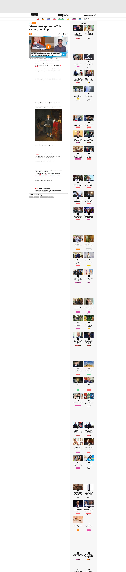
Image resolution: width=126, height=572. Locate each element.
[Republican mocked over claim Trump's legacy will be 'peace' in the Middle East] (89, 178)
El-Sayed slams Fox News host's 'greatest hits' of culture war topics (88, 510)
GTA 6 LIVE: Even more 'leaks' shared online (89, 34)
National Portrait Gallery (45, 60)
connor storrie (78, 142)
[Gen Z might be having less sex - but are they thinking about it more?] (89, 272)
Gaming (48, 18)
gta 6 (89, 38)
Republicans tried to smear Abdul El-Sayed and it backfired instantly (78, 184)
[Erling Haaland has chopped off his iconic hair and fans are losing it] (78, 441)
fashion (78, 66)
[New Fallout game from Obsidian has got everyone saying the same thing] (78, 487)
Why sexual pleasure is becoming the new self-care (89, 278)
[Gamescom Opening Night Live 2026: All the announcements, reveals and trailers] (89, 57)
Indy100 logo (63, 15)
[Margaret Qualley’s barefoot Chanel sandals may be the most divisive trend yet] (89, 549)
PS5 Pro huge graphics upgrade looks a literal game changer (89, 493)
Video (80, 18)
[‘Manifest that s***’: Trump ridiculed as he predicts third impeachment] (89, 335)
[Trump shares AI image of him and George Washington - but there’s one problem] (89, 380)
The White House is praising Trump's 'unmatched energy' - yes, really (78, 262)
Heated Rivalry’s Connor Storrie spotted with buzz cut (78, 140)
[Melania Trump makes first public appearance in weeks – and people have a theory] (78, 118)
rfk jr (89, 82)
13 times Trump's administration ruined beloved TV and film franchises (78, 432)
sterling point (78, 559)
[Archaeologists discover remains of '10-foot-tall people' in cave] (78, 565)
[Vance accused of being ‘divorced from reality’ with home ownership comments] (89, 441)
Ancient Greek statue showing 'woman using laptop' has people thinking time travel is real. (48, 177)
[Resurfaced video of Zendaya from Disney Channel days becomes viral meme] (89, 255)
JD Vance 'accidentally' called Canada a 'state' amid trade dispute (89, 200)
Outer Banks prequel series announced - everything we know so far (78, 308)
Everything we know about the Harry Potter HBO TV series (78, 325)
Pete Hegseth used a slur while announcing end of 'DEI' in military (88, 124)
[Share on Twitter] (65, 34)
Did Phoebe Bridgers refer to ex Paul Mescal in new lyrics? (78, 403)
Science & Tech (61, 18)
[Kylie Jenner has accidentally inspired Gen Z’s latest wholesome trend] (78, 458)
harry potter (78, 328)
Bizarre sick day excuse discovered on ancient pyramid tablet (89, 371)
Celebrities (74, 18)
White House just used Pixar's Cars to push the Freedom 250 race (89, 431)
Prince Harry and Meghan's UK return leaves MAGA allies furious (78, 245)
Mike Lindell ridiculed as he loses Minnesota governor (78, 510)
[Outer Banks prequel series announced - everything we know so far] (78, 301)
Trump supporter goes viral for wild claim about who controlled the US (78, 96)
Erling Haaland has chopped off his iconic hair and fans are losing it (78, 448)
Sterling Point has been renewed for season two (78, 555)
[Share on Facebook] (63, 34)
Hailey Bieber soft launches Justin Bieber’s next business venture (78, 64)
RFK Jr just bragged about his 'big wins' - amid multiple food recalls (78, 342)
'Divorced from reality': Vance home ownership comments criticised (89, 448)
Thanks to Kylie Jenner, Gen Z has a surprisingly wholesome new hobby (78, 465)
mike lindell (78, 513)
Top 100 (38, 18)
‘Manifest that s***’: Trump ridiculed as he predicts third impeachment (89, 342)
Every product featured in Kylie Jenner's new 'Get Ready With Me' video (89, 308)
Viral (68, 18)
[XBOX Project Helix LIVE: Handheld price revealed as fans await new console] (89, 238)
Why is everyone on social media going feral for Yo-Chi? (78, 526)
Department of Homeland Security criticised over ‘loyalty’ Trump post (78, 35)
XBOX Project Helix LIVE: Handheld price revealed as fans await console (88, 245)
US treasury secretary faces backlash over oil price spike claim (78, 216)
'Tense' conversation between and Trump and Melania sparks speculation (88, 156)
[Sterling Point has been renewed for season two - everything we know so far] (78, 549)
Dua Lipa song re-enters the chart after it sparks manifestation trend (88, 216)
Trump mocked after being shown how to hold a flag (88, 140)
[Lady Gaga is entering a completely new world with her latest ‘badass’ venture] (89, 519)
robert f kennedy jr (78, 345)
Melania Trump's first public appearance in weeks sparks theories (78, 124)
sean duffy (77, 203)
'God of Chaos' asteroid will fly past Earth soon (78, 386)
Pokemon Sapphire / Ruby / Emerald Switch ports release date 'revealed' (89, 403)
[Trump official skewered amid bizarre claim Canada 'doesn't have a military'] (78, 194)
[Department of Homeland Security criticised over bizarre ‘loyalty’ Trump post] (78, 28)
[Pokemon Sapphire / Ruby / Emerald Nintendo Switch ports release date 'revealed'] (89, 396)
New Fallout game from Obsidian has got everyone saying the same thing (78, 494)
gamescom (88, 66)
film (88, 328)
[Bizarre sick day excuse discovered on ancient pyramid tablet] (89, 364)
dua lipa (89, 219)
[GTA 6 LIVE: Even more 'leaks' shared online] (89, 28)
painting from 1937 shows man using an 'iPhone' (47, 175)
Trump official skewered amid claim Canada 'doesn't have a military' (78, 200)
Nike (45, 63)
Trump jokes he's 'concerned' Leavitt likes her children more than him (78, 80)
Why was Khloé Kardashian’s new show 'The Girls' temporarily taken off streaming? (78, 156)
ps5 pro (89, 497)
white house (78, 435)
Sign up (36, 188)
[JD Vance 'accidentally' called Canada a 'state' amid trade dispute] (89, 194)
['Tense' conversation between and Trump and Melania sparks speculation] (89, 149)
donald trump (78, 38)
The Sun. (37, 154)
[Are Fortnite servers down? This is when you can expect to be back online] (89, 458)
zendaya (89, 265)
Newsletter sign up (89, 15)
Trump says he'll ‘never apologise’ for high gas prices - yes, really (78, 371)
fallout (78, 497)
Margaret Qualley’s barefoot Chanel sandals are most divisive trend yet (88, 556)
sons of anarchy (78, 282)
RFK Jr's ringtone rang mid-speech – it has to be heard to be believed (89, 79)
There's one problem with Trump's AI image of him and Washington (89, 387)
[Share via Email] (67, 34)
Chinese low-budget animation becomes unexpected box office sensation (89, 325)
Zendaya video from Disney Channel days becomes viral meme (89, 262)
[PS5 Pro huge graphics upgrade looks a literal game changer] (89, 487)
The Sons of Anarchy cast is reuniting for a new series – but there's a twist (78, 279)
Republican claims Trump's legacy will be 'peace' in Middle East (89, 184)
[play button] (48, 47)
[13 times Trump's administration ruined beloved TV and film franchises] (78, 424)
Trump (54, 18)
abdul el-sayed (89, 513)
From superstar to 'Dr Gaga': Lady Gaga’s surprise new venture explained (89, 526)
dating (89, 282)
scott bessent (78, 219)
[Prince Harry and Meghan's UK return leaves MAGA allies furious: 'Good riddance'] (78, 238)
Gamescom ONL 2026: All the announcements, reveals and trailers (88, 64)
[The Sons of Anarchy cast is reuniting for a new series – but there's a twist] (78, 272)
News (43, 18)
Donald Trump (78, 265)
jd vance (89, 203)
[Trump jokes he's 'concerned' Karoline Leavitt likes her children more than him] (78, 72)
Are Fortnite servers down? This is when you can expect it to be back (88, 465)
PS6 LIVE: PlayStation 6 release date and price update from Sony (89, 95)
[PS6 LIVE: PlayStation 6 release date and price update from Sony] (89, 89)
